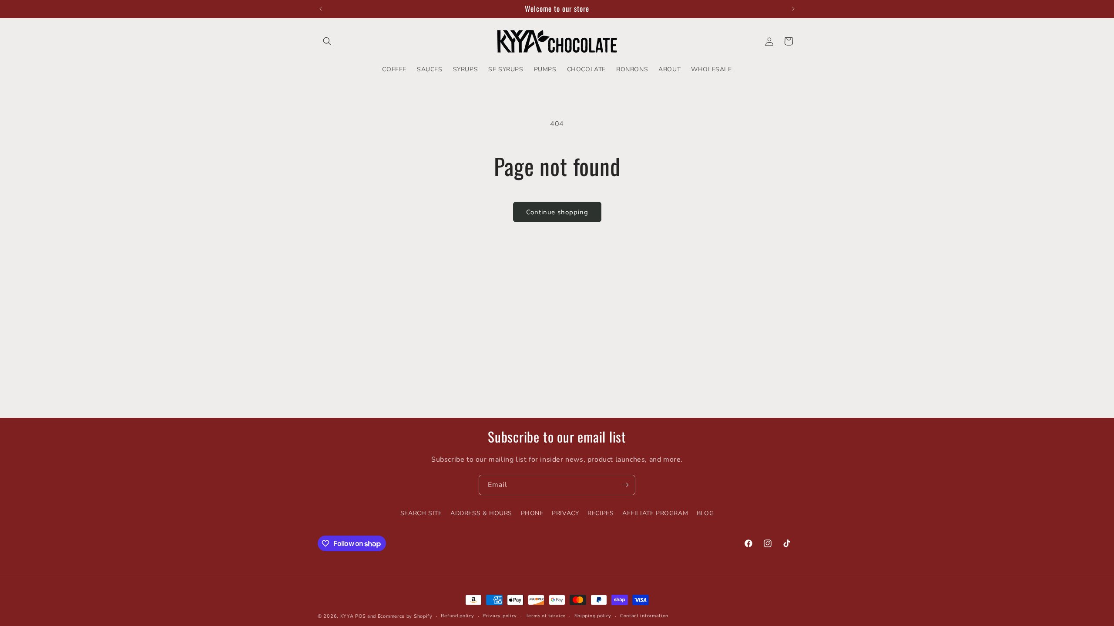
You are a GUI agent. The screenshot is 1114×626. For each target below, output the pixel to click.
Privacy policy (500, 616)
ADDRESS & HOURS (481, 513)
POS (360, 616)
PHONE (532, 513)
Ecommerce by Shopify (405, 616)
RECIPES (600, 513)
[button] (327, 41)
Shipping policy (593, 616)
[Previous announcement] (320, 8)
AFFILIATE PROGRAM (655, 513)
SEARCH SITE (421, 513)
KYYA (347, 616)
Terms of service (546, 616)
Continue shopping (557, 212)
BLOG (705, 513)
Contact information (644, 616)
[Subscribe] (625, 485)
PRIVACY (565, 513)
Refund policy (457, 616)
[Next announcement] (793, 8)
